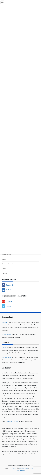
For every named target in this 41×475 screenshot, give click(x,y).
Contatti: (4, 347)
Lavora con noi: (6, 357)
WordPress (13, 468)
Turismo (5, 273)
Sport (4, 268)
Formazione (6, 254)
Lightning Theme (23, 468)
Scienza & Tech (7, 264)
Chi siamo (5, 322)
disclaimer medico (12, 421)
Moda (4, 259)
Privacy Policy (6, 334)
